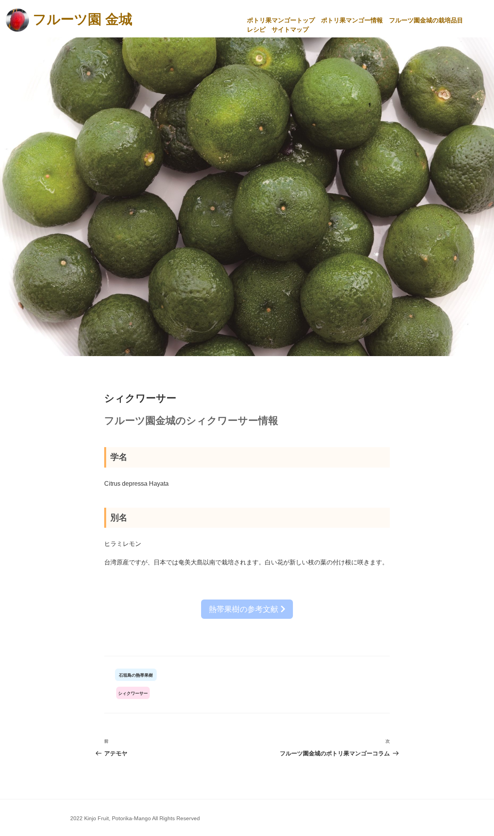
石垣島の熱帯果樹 (136, 675)
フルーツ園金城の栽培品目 (426, 20)
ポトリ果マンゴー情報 (352, 20)
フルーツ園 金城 (82, 19)
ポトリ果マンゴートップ (281, 20)
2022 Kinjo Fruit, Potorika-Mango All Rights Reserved (135, 818)
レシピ (256, 29)
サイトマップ (290, 29)
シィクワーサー (133, 693)
